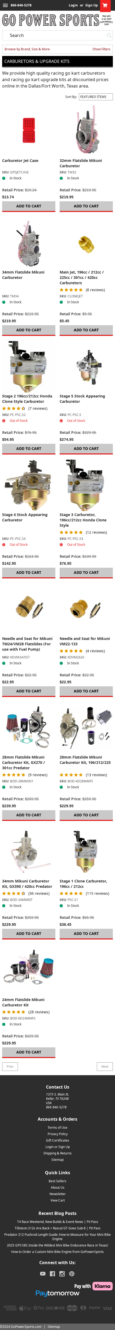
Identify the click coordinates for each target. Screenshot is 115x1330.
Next (104, 1066)
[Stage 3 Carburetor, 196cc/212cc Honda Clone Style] (86, 485)
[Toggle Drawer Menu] (5, 5)
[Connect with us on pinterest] (72, 1274)
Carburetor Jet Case (20, 160)
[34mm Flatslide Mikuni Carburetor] (28, 243)
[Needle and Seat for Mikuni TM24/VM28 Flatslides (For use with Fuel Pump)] (28, 609)
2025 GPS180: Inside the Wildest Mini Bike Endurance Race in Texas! (57, 1245)
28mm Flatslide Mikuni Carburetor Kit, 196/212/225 (85, 760)
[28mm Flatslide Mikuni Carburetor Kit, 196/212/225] (86, 728)
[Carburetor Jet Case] (28, 131)
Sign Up (91, 5)
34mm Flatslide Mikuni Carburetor (23, 275)
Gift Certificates (57, 1140)
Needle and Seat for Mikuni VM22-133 (85, 641)
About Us (57, 1187)
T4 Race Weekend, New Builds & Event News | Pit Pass (57, 1221)
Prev (10, 1066)
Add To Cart (28, 206)
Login (73, 5)
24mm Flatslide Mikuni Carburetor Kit (23, 1002)
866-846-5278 (21, 5)
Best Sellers (57, 1181)
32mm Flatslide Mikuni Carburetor (81, 163)
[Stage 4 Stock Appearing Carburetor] (28, 485)
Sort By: (71, 97)
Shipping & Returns (57, 1153)
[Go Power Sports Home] (57, 20)
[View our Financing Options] (57, 1293)
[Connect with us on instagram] (62, 1274)
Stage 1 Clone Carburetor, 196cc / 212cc (83, 883)
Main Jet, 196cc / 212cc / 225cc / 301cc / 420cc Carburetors (82, 277)
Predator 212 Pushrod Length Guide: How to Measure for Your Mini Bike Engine (57, 1236)
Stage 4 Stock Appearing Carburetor (25, 517)
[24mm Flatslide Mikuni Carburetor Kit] (28, 970)
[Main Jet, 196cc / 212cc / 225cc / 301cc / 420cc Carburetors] (86, 243)
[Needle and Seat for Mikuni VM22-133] (86, 609)
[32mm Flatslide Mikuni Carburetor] (86, 131)
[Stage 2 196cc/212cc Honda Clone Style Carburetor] (28, 366)
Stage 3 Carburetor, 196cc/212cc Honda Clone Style (83, 520)
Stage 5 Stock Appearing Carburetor (82, 398)
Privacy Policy (58, 1134)
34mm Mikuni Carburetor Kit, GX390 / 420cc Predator (27, 883)
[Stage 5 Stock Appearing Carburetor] (86, 366)
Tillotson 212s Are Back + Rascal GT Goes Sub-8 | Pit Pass (58, 1228)
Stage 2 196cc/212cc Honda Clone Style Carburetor (27, 398)
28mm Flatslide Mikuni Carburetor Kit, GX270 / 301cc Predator (23, 762)
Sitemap (57, 1159)
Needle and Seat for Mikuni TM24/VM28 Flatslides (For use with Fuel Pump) (27, 644)
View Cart (58, 1200)
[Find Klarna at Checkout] (57, 1286)
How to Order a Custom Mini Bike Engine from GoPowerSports (57, 1251)
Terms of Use (57, 1127)
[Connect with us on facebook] (52, 1274)
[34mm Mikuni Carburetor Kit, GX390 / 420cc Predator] (28, 851)
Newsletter (57, 1194)
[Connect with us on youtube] (43, 1274)
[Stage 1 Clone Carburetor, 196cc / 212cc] (86, 851)
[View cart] (105, 5)
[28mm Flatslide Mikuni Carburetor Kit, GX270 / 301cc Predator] (28, 728)
